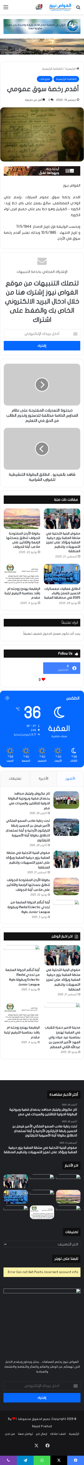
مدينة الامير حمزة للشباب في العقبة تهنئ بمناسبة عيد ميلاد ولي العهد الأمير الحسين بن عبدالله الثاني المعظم (62, 1037)
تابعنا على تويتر (66, 1258)
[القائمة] (6, 9)
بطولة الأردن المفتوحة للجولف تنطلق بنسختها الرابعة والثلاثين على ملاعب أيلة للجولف (28, 884)
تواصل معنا (25, 1433)
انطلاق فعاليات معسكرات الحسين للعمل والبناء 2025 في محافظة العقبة (62, 593)
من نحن (10, 1433)
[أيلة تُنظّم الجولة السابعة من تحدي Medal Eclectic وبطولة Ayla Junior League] (66, 908)
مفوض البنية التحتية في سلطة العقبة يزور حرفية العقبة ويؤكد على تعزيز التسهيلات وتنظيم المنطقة (63, 542)
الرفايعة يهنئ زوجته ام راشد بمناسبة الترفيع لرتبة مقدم (22, 593)
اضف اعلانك (58, 1433)
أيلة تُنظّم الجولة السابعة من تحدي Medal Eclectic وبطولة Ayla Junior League (28, 907)
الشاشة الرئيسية (52, 68)
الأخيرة (43, 778)
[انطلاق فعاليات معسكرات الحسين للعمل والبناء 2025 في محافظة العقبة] (62, 574)
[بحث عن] (78, 9)
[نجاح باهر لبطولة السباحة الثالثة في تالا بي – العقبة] (16, 1212)
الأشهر (70, 778)
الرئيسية (70, 68)
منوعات (44, 79)
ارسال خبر (41, 1433)
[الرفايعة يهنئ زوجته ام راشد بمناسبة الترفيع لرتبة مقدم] (22, 574)
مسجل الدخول (51, 633)
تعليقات (15, 778)
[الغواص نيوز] (53, 7)
